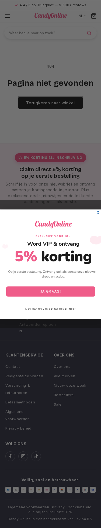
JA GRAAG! (50, 291)
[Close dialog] (98, 212)
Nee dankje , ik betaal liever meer (50, 308)
